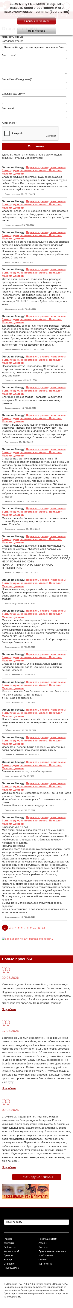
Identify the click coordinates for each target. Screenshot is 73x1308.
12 (43, 927)
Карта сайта (45, 1263)
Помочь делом (11, 1268)
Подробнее (9, 1009)
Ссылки (43, 1259)
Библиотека (10, 1247)
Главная (8, 1239)
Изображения (46, 1255)
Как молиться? (11, 1251)
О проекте (9, 1263)
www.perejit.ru (14, 1296)
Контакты (9, 1243)
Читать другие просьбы (36, 1176)
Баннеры (8, 1259)
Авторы (43, 1243)
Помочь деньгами (48, 1239)
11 (39, 927)
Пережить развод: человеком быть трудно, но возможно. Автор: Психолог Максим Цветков (34, 170)
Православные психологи (52, 1251)
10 (34, 927)
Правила (8, 1255)
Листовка (43, 1247)
